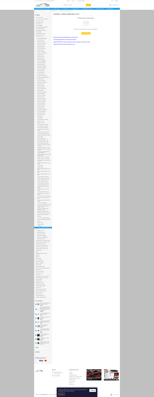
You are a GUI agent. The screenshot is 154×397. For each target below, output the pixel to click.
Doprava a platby (72, 381)
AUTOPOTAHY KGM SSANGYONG (43, 77)
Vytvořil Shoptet (116, 394)
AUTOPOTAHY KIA (40, 79)
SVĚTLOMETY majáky (40, 282)
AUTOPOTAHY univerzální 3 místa (42, 248)
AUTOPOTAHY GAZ (40, 58)
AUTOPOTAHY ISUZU (41, 71)
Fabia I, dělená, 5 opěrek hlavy (42, 126)
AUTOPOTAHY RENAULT (41, 101)
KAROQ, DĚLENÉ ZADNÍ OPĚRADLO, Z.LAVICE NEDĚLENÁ (43, 152)
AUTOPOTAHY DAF (40, 49)
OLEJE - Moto (38, 274)
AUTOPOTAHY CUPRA (41, 45)
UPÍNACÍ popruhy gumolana (41, 286)
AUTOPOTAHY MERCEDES (41, 88)
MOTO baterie (38, 258)
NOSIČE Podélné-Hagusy (40, 266)
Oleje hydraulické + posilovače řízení (42, 276)
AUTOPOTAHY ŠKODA (41, 114)
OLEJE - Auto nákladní (40, 271)
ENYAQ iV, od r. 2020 (40, 122)
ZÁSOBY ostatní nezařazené (41, 297)
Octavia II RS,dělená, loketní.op (43, 184)
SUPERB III (39, 226)
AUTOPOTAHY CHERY (41, 64)
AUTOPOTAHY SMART (41, 108)
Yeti (38, 229)
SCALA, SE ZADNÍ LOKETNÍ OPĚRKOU (43, 219)
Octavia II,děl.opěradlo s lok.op (43, 191)
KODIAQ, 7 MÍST (40, 167)
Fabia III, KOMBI (40, 136)
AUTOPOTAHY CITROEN (41, 43)
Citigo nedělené (40, 118)
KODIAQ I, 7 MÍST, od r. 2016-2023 (43, 158)
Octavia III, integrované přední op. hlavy (43, 198)
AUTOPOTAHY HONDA (41, 59)
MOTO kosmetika (39, 260)
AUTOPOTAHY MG (40, 90)
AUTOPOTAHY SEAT (40, 106)
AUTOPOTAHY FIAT (40, 54)
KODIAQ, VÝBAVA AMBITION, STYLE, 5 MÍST (44, 174)
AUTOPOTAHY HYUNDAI (41, 62)
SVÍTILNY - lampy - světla (40, 284)
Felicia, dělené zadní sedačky (42, 141)
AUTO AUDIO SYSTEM (40, 22)
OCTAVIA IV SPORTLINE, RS (42, 202)
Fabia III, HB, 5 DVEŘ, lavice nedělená (43, 135)
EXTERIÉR (37, 255)
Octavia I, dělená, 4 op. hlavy (42, 181)
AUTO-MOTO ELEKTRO (40, 28)
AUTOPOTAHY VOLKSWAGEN (42, 237)
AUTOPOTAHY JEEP (40, 74)
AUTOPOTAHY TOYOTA (41, 234)
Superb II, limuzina (40, 224)
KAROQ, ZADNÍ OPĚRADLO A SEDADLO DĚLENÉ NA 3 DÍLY (44, 155)
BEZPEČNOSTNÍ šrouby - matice (41, 253)
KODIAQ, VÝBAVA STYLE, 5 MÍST (43, 176)
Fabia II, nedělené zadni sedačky (43, 132)
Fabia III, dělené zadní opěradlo (43, 133)
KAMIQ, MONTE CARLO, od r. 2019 (43, 147)
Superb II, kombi (40, 222)
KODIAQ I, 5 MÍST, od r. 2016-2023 (43, 157)
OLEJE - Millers (38, 269)
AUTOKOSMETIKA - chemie (41, 33)
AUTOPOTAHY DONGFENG (41, 53)
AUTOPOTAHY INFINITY (41, 69)
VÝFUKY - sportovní (39, 292)
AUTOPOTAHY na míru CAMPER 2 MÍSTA (43, 240)
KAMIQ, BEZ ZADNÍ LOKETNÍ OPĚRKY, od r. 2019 (43, 145)
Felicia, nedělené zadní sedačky (43, 143)
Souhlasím (92, 390)
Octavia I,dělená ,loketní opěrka (43, 183)
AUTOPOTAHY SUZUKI (41, 113)
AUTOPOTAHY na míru (40, 36)
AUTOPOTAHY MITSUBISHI (41, 92)
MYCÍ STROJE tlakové (40, 261)
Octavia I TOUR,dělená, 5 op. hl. (43, 180)
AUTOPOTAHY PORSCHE (41, 100)
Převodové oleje (39, 279)
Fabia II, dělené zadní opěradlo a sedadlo (43, 130)
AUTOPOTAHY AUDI (40, 40)
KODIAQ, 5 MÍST (40, 165)
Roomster (39, 216)
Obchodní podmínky (81, 1)
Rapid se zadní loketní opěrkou (43, 214)
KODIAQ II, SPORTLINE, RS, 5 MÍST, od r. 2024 (44, 163)
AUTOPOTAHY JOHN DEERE (42, 75)
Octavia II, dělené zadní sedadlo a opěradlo (43, 187)
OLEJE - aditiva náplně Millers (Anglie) (42, 268)
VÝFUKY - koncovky (39, 294)
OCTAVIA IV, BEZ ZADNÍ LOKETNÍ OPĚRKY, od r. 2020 (43, 206)
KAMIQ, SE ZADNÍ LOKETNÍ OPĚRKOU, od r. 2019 (44, 150)
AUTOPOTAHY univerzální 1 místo (42, 245)
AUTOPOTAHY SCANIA (41, 105)
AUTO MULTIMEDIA (39, 25)
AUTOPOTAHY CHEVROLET (42, 66)
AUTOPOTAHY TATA (40, 230)
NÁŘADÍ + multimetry (39, 263)
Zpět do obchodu (85, 33)
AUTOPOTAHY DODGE (41, 51)
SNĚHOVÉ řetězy (39, 281)
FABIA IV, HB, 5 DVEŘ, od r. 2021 (42, 140)
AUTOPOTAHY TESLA (41, 232)
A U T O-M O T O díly (39, 20)
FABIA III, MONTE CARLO (41, 138)
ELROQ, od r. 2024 (40, 121)
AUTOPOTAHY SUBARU (41, 111)
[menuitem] (42, 9)
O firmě (67, 1)
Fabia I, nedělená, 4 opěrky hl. (42, 127)
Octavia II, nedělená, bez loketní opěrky (43, 189)
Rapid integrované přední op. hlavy (43, 213)
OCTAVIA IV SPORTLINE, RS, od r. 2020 (44, 204)
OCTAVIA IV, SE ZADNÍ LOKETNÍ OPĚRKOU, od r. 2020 (42, 209)
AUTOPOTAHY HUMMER (41, 61)
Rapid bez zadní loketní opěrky (43, 211)
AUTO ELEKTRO (39, 23)
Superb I (38, 221)
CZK (112, 1)
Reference (71, 382)
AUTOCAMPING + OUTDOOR (41, 30)
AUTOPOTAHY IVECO (41, 72)
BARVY (37, 252)
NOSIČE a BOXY (38, 264)
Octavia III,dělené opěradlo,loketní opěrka (43, 201)
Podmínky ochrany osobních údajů (75, 376)
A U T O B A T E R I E (39, 17)
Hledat (88, 5)
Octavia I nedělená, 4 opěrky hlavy (43, 178)
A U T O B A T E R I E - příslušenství (42, 19)
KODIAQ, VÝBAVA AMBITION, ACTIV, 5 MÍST (44, 169)
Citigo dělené (39, 116)
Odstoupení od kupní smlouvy (74, 378)
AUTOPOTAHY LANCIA (41, 80)
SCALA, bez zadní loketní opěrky (43, 217)
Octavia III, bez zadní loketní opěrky (43, 196)
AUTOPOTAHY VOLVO (41, 239)
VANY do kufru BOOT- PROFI (41, 289)
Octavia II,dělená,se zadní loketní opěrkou (43, 194)
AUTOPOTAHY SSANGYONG (42, 109)
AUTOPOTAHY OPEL (40, 96)
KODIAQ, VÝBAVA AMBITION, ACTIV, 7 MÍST (44, 172)
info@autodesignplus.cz (58, 372)
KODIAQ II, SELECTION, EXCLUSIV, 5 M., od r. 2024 (44, 161)
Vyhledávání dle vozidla (40, 295)
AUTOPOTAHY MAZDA (41, 87)
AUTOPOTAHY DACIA (41, 46)
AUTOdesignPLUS (57, 375)
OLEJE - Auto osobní (39, 273)
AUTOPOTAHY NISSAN (41, 93)
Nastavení (61, 394)
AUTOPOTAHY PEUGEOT (41, 98)
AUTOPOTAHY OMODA (41, 95)
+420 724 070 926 (57, 374)
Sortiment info (71, 384)
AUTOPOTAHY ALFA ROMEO (42, 38)
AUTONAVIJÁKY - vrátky (40, 35)
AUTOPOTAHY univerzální (40, 243)
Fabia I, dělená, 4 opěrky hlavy (42, 124)
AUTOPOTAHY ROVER (41, 103)
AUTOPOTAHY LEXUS (41, 83)
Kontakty (73, 1)
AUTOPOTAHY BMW (40, 41)
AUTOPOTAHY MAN (40, 85)
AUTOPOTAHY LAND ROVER (42, 82)
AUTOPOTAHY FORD (40, 56)
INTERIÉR (37, 256)
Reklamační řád (72, 379)
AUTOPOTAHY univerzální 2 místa (42, 247)
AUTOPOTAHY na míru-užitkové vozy (42, 242)
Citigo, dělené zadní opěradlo (42, 119)
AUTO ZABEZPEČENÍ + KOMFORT (42, 27)
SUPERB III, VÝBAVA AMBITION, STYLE (44, 227)
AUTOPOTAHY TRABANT (41, 235)
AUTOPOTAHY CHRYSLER (41, 67)
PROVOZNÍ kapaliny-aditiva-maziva (42, 277)
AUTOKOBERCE (38, 32)
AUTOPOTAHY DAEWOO (41, 48)
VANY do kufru (38, 287)
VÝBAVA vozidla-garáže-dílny (41, 290)
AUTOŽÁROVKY (38, 250)
